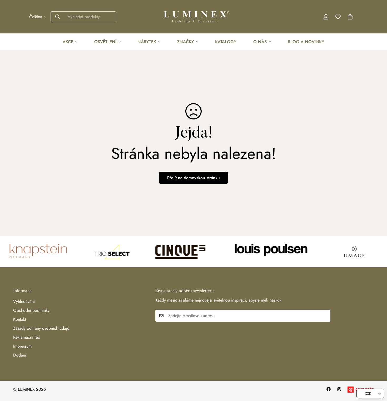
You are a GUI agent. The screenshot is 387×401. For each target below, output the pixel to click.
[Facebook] (328, 389)
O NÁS (260, 42)
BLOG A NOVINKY (306, 42)
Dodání (19, 355)
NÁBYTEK (146, 42)
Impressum (22, 346)
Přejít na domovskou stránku (193, 178)
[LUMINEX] (193, 16)
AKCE (68, 42)
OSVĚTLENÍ (105, 42)
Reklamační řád (26, 337)
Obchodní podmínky (31, 310)
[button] (350, 17)
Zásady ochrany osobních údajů (41, 328)
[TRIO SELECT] (107, 251)
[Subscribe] (324, 316)
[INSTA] (339, 389)
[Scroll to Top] (377, 372)
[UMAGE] (350, 251)
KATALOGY (225, 42)
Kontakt (19, 319)
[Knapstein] (35, 251)
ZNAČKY (185, 42)
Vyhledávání (24, 301)
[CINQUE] (176, 251)
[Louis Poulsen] (269, 251)
